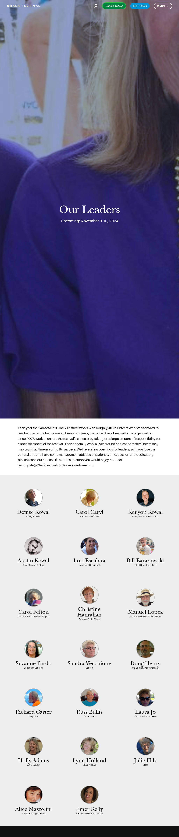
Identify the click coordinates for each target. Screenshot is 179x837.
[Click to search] (95, 5)
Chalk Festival (24, 6)
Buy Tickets (140, 6)
